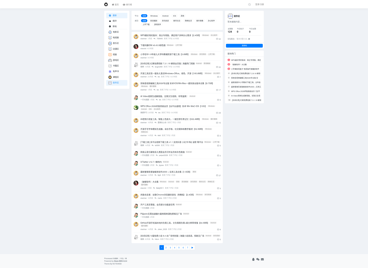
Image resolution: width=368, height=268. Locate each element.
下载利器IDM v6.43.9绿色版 (153, 45)
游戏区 (116, 59)
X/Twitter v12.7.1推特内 (151, 161)
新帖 (114, 26)
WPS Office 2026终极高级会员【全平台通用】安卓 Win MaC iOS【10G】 (173, 106)
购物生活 (188, 20)
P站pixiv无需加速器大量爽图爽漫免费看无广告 (161, 213)
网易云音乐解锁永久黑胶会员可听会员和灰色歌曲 (162, 151)
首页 (116, 4)
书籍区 (116, 65)
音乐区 (116, 43)
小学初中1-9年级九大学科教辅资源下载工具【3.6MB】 (165, 54)
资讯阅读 (165, 20)
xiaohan (143, 38)
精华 (114, 20)
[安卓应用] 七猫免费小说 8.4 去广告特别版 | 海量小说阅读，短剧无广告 (172, 235)
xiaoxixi (143, 48)
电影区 (116, 31)
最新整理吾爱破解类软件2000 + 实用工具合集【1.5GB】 (165, 171)
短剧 (115, 54)
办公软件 (211, 20)
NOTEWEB (117, 263)
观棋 (142, 66)
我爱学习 (144, 112)
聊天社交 (176, 20)
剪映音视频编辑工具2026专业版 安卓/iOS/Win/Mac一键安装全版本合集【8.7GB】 (177, 83)
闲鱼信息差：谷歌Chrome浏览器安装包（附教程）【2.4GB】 (167, 194)
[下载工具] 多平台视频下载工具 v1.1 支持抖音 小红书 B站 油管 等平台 (171, 142)
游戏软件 (157, 24)
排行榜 (128, 4)
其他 (182, 16)
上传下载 (146, 24)
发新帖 (244, 46)
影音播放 (153, 20)
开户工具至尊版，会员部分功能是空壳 (157, 204)
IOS (174, 16)
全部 (144, 16)
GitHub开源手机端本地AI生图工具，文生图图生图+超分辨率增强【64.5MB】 (174, 222)
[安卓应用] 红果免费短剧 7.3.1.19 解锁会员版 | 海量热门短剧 (167, 63)
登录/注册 (259, 4)
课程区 (116, 76)
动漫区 (116, 48)
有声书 (116, 71)
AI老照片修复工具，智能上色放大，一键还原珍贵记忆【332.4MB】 (170, 119)
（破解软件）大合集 (149, 181)
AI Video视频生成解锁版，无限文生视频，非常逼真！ (164, 96)
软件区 (116, 82)
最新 (114, 15)
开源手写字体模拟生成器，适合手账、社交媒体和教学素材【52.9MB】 (172, 128)
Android (165, 16)
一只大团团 (145, 99)
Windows (154, 16)
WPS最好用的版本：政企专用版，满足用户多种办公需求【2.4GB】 (170, 35)
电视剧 (116, 37)
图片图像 (199, 20)
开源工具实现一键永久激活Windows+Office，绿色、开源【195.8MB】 (172, 73)
